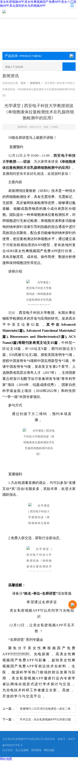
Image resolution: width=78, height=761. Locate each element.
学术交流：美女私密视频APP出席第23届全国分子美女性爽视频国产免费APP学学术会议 (45, 720)
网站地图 (49, 750)
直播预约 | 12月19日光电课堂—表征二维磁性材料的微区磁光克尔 (45, 710)
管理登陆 (36, 750)
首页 (23, 83)
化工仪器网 (21, 750)
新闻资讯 (35, 83)
